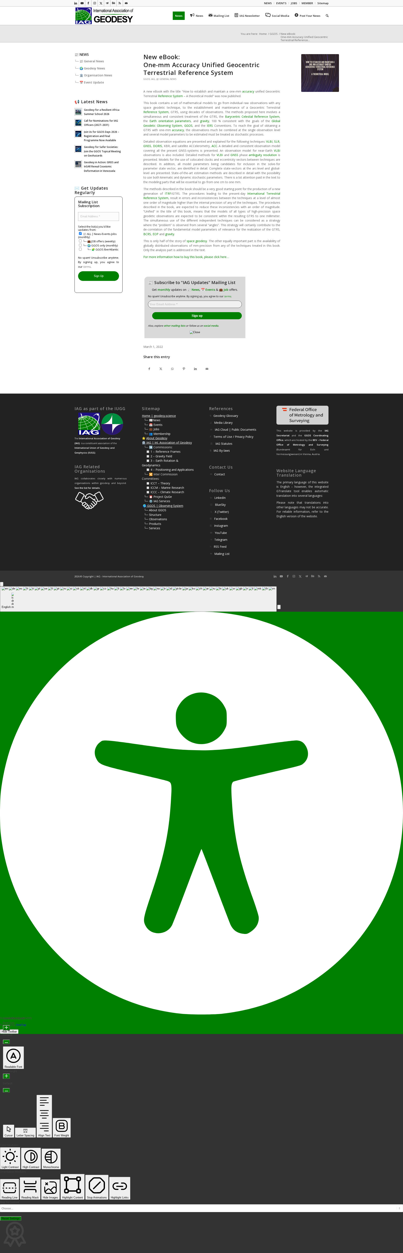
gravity (204, 121)
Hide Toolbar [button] (9, 1031)
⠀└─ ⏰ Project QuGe (157, 497)
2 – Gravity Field (161, 456)
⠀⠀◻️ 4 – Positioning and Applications (168, 470)
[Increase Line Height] (6, 1076)
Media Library (223, 423)
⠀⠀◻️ (146, 456)
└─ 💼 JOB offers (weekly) (98, 241)
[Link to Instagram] (95, 3)
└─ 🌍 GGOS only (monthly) (100, 245)
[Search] (325, 16)
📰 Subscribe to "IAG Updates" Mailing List (192, 282)
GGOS (146, 79)
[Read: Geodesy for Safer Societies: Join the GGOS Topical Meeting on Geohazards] (78, 149)
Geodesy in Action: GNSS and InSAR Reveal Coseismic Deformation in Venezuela (101, 166)
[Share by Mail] (207, 369)
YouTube (221, 533)
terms (227, 296)
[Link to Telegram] (107, 3)
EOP (155, 234)
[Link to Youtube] (82, 3)
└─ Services (152, 528)
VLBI (269, 141)
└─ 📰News (152, 420)
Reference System (170, 96)
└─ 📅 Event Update (89, 82)
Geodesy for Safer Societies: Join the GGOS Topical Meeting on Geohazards (102, 151)
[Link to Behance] (113, 3)
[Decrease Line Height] (6, 1090)
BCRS (147, 234)
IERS (210, 126)
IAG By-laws (221, 450)
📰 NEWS (82, 54)
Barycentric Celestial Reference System (252, 117)
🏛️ (143, 443)
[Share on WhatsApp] (172, 369)
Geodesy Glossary (225, 416)
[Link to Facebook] (88, 3)
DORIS (157, 146)
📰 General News (166, 79)
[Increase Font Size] (6, 1027)
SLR (276, 141)
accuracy (248, 91)
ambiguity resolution (263, 155)
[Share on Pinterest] (184, 369)
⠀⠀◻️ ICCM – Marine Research (163, 488)
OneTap (21, 1025)
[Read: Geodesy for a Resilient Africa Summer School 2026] (78, 112)
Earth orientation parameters (170, 121)
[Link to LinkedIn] (76, 3)
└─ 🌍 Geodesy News (90, 68)
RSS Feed (220, 547)
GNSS (147, 146)
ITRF (168, 194)
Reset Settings (11, 1218)
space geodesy (197, 241)
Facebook (221, 519)
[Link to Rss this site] (120, 3)
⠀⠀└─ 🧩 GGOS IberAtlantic (100, 249)
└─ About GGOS (155, 510)
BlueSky (220, 505)
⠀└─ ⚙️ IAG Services (156, 501)
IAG (153, 79)
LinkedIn (220, 498)
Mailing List (222, 554)
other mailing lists (174, 325)
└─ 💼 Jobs (151, 429)
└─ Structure (152, 515)
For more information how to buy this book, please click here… (186, 257)
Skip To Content (9, 1202)
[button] (279, 607)
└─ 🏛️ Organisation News (93, 75)
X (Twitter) (222, 512)
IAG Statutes (223, 444)
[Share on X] (160, 369)
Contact (219, 474)
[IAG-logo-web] (105, 16)
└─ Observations (155, 519)
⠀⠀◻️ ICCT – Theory (156, 483)
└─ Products (152, 524)
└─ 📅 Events (153, 425)
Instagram (221, 526)
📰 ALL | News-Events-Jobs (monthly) (97, 235)
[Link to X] (101, 3)
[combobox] (138, 599)
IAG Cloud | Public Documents (235, 430)
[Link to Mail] (126, 3)
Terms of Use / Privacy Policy (233, 437)
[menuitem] (268, 3)
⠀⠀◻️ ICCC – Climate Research (163, 492)
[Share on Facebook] (149, 369)
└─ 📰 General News (89, 61)
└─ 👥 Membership (157, 434)
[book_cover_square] (320, 73)
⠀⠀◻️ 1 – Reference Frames (161, 452)
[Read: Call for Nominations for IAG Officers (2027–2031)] (78, 122)
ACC (214, 146)
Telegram (220, 540)
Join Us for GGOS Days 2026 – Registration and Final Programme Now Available (101, 136)
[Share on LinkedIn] (195, 369)
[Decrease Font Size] (6, 1042)
